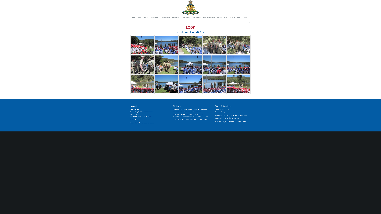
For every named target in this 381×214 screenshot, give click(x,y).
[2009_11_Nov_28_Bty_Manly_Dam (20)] (239, 84)
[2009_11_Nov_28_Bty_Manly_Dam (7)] (166, 64)
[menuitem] (133, 17)
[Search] (249, 22)
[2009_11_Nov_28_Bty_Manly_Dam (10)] (215, 64)
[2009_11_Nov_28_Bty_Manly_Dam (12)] (239, 64)
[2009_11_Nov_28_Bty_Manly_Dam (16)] (166, 84)
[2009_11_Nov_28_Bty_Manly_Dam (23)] (142, 45)
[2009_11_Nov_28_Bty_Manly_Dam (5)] (239, 45)
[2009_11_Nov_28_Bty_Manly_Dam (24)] (166, 45)
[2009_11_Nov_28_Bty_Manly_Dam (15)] (142, 84)
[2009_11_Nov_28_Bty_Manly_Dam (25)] (190, 45)
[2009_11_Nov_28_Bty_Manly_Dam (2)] (215, 45)
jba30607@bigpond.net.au (144, 123)
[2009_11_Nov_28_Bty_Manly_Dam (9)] (190, 64)
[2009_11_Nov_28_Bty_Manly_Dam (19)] (215, 84)
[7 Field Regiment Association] (190, 7)
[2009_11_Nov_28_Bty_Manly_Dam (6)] (142, 64)
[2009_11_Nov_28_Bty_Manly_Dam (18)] (190, 84)
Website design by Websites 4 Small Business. (231, 122)
